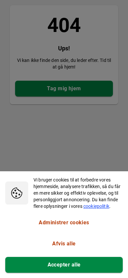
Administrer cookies (64, 222)
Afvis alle (64, 243)
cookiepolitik (96, 206)
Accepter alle (64, 265)
